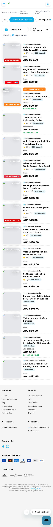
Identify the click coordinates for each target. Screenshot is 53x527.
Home (4, 13)
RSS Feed (31, 409)
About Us (5, 396)
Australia (13, 13)
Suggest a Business (9, 427)
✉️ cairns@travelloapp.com (38, 427)
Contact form (33, 431)
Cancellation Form (35, 406)
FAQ (29, 399)
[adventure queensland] (16, 475)
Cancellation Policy (9, 409)
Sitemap (31, 413)
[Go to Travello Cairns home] (17, 4)
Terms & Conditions (9, 399)
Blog (3, 403)
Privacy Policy (7, 406)
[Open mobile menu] (4, 4)
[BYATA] (4, 475)
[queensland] (29, 475)
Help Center (32, 403)
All (5, 19)
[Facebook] (3, 446)
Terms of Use (7, 413)
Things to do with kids (42, 12)
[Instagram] (7, 446)
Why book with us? (35, 396)
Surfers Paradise (24, 12)
